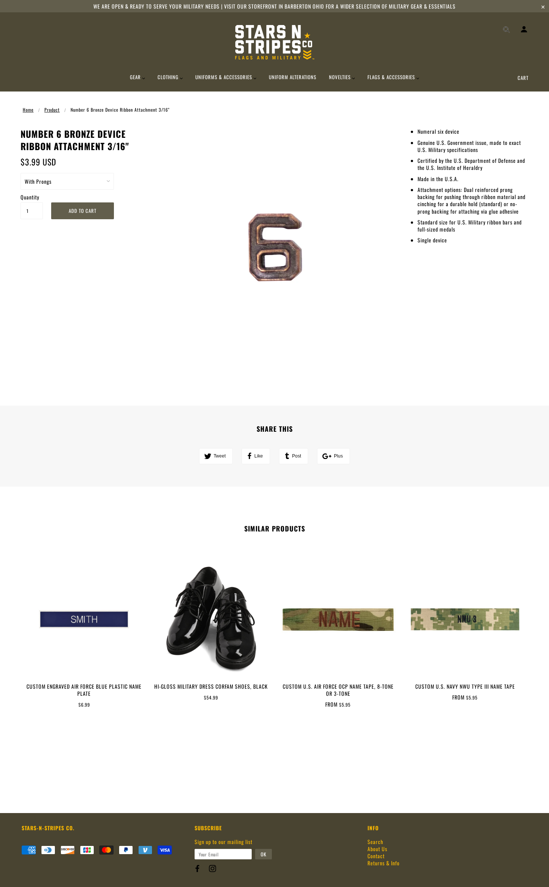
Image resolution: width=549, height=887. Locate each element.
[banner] (275, 42)
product (52, 109)
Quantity (30, 197)
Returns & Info (383, 863)
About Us (377, 849)
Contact (376, 856)
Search (375, 842)
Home (28, 109)
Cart (523, 77)
